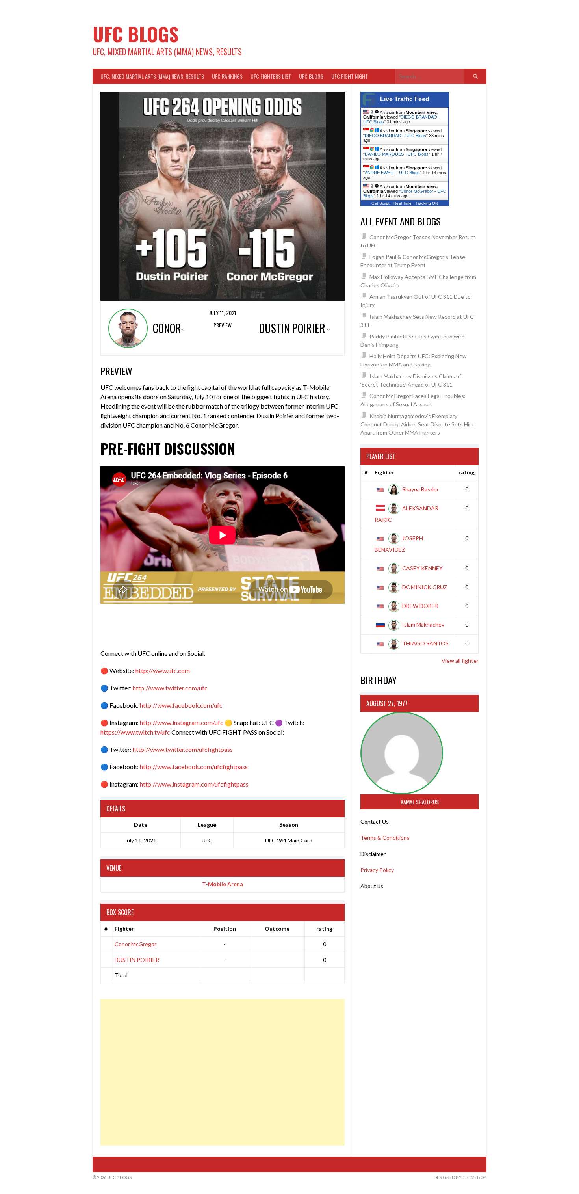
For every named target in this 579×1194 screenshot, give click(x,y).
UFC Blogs (135, 34)
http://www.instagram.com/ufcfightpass (194, 784)
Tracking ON (427, 203)
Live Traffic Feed (404, 99)
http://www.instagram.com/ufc (181, 722)
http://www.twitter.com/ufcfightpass (183, 749)
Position (224, 928)
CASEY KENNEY (422, 568)
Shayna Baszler (420, 489)
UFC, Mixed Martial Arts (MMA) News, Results (152, 76)
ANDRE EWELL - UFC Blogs (392, 172)
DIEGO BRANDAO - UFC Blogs (395, 135)
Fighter (124, 928)
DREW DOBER (420, 606)
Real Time (402, 203)
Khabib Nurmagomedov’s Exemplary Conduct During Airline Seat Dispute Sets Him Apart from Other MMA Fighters (416, 424)
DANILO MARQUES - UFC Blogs (397, 154)
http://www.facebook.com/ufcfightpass (194, 766)
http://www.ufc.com (162, 670)
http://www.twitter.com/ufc (170, 688)
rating (324, 928)
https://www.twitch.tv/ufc (135, 732)
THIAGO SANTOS (425, 643)
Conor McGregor (135, 944)
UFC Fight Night (349, 76)
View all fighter (460, 660)
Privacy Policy (377, 870)
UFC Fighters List (271, 76)
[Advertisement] (222, 1072)
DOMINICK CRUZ (424, 587)
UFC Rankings (227, 76)
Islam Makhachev (423, 624)
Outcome (277, 928)
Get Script (380, 203)
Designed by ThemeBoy (460, 1177)
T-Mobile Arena (222, 884)
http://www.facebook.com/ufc (181, 705)
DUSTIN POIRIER (137, 959)
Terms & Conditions (385, 837)
